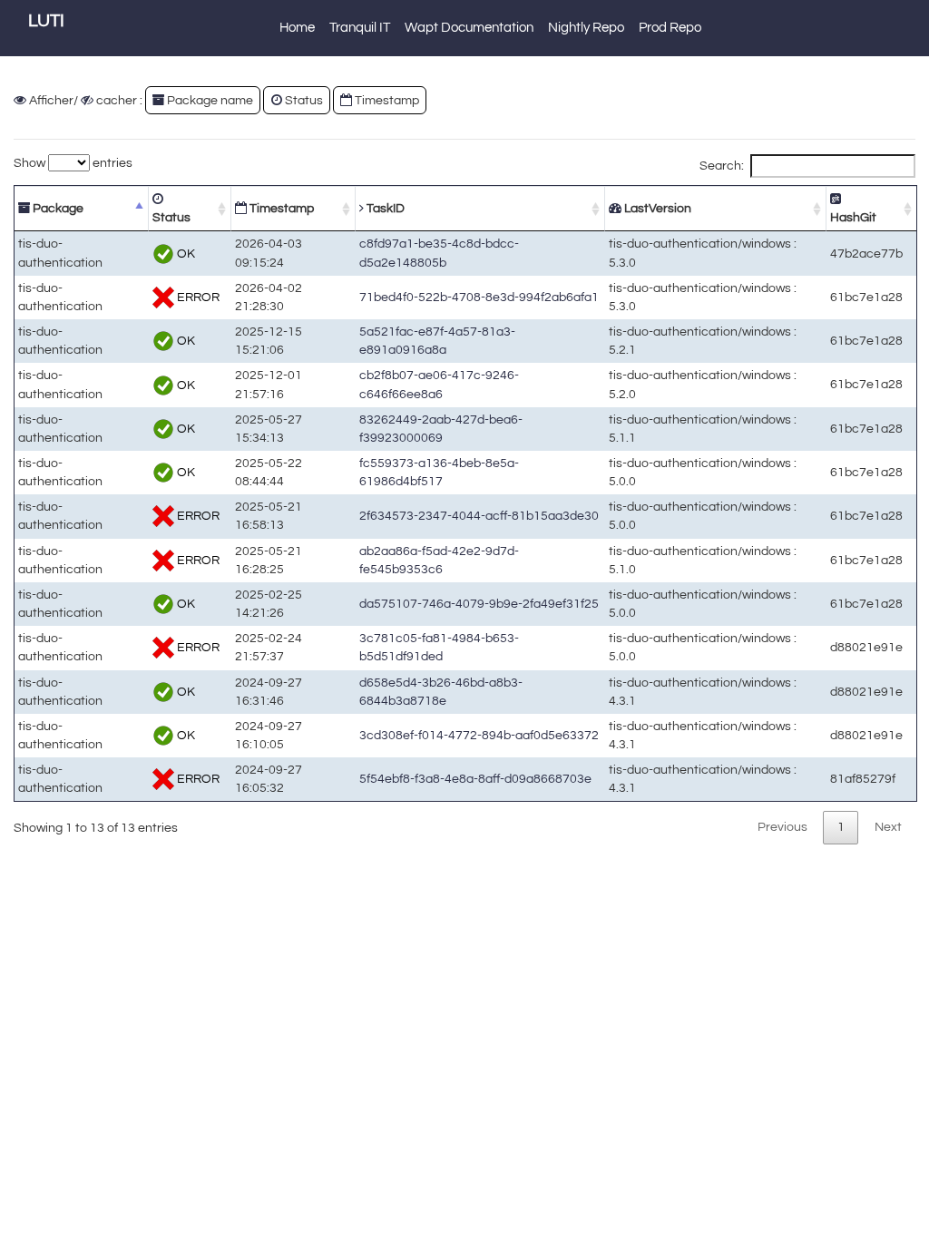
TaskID (384, 208)
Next (888, 827)
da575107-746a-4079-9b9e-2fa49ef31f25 (479, 603)
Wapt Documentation (469, 27)
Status (171, 217)
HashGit (853, 217)
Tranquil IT (359, 27)
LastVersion (656, 208)
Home (297, 27)
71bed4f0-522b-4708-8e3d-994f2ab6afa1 (479, 297)
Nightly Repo (586, 27)
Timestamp (280, 208)
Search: (721, 165)
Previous (782, 827)
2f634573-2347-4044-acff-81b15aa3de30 (479, 515)
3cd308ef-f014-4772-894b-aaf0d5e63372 (479, 735)
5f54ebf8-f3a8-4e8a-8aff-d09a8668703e (475, 778)
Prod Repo (670, 27)
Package (56, 208)
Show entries (73, 163)
